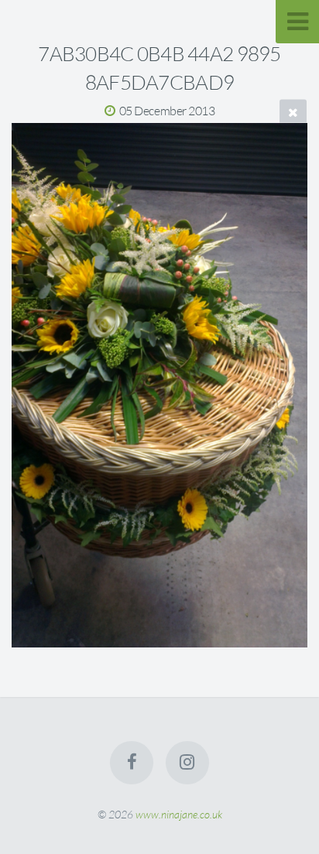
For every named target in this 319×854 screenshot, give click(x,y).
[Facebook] (131, 762)
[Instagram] (187, 762)
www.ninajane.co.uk (178, 814)
